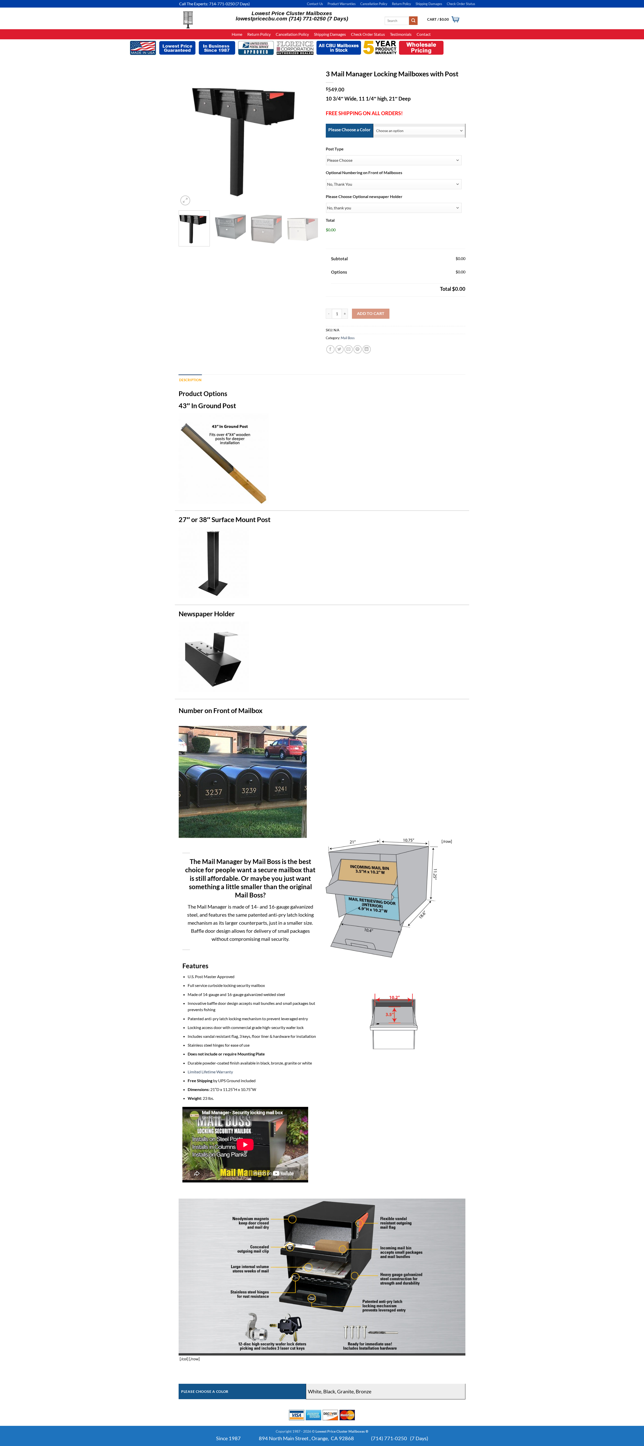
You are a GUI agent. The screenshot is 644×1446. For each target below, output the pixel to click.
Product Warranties (342, 4)
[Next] (306, 137)
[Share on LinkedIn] (367, 349)
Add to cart (371, 313)
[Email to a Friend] (348, 349)
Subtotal (339, 258)
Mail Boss (348, 338)
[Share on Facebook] (330, 349)
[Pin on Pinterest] (357, 349)
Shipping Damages (429, 4)
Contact (424, 34)
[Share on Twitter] (339, 349)
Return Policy (401, 4)
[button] (185, 200)
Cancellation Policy (373, 4)
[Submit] (413, 20)
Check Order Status (461, 4)
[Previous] (190, 137)
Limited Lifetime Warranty (210, 1071)
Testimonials (401, 34)
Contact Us (315, 4)
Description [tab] (190, 380)
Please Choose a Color (349, 129)
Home (237, 34)
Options (339, 272)
